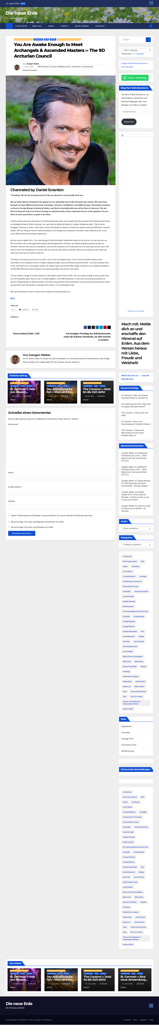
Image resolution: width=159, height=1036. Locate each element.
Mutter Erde (127, 661)
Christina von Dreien (141, 591)
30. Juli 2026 (90, 984)
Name (11, 473)
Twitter (135, 1020)
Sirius (125, 691)
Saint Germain (140, 681)
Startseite (21, 26)
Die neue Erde (21, 13)
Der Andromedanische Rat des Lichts (135, 611)
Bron (12, 298)
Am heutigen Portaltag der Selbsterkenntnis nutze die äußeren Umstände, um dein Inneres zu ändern (87, 336)
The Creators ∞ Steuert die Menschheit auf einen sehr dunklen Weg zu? (132, 432)
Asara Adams (127, 571)
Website (11, 501)
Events (65, 26)
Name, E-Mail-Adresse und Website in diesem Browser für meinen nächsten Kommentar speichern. (52, 516)
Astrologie (143, 576)
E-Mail (151, 1020)
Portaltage (126, 671)
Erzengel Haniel (139, 616)
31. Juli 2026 (54, 984)
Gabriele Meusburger (130, 631)
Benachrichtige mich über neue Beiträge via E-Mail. (32, 527)
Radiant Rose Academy (131, 676)
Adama (125, 566)
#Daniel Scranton (30, 70)
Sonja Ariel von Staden (138, 691)
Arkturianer (135, 566)
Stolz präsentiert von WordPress (17, 1020)
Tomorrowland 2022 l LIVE (26, 333)
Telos (124, 696)
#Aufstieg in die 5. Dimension (69, 67)
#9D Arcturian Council (47, 67)
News (51, 26)
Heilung (141, 636)
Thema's (53, 39)
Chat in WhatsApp (137, 77)
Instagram (143, 1020)
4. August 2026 (18, 984)
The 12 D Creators (136, 696)
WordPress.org (127, 751)
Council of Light (128, 596)
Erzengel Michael (128, 626)
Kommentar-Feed (128, 745)
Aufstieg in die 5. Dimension (132, 581)
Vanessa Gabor (128, 709)
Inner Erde (126, 641)
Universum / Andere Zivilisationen (69, 39)
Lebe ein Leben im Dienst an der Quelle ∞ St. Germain (136, 508)
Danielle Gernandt (129, 601)
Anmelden (125, 733)
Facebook (127, 1020)
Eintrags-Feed (127, 739)
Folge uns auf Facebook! (136, 311)
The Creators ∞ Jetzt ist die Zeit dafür (97, 390)
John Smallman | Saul (130, 646)
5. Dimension (127, 556)
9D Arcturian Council (130, 561)
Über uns (37, 26)
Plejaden (143, 666)
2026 (142, 561)
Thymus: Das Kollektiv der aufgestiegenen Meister (132, 703)
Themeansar (47, 1020)
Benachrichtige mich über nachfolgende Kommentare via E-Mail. (37, 522)
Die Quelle (126, 616)
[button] (147, 26)
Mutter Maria (139, 661)
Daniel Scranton (128, 606)
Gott (142, 631)
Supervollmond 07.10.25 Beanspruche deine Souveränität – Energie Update (135, 483)
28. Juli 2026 (127, 984)
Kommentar (13, 424)
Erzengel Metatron (129, 621)
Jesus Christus (139, 641)
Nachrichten (38, 39)
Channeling (126, 591)
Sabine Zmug (127, 681)
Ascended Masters (129, 576)
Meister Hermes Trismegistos (133, 656)
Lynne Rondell (127, 651)
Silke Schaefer (139, 686)
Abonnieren (129, 122)
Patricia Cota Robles (130, 666)
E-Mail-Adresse (15, 487)
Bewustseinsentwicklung (23, 39)
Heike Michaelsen (129, 636)
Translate (140, 54)
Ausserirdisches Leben (130, 586)
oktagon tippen (127, 467)
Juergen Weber (32, 64)
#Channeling (87, 67)
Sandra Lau (126, 686)
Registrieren (82, 26)
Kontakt (100, 26)
